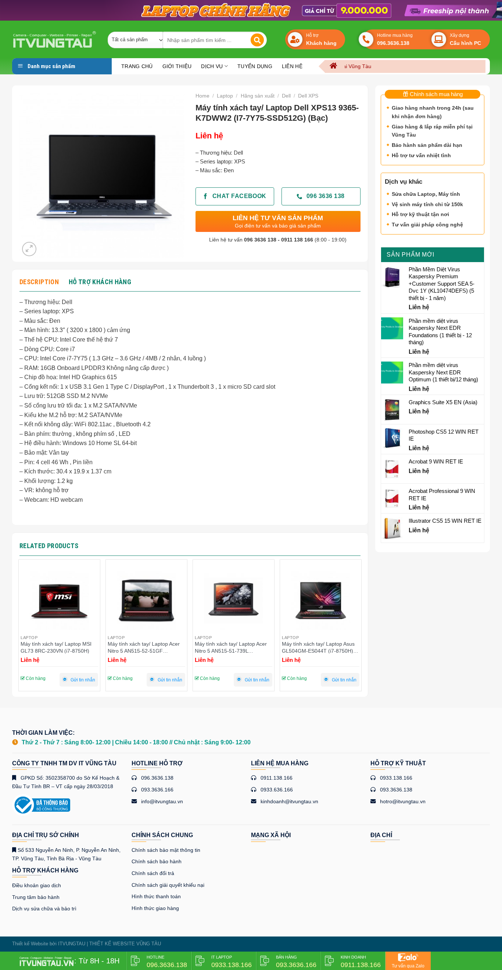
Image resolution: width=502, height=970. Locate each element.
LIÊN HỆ (292, 66)
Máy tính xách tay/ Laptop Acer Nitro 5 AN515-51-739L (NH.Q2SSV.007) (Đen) (144, 647)
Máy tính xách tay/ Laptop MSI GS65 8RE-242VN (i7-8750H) (317, 647)
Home (202, 96)
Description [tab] (39, 282)
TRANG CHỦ (137, 66)
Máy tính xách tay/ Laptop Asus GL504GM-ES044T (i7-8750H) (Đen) (231, 647)
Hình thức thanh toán (156, 896)
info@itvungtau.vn (162, 801)
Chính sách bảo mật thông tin (166, 850)
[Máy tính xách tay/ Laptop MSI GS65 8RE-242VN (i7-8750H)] (320, 600)
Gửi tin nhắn (83, 679)
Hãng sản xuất (258, 96)
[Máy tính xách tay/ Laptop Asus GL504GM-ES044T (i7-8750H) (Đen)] (233, 600)
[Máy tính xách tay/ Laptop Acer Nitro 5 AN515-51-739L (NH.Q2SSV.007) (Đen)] (146, 600)
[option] (251, 10)
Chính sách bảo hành (157, 861)
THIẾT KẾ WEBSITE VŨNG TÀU (125, 943)
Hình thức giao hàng (155, 908)
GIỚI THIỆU (177, 66)
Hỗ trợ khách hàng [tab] (100, 282)
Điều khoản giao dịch (36, 885)
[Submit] (257, 40)
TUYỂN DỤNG (254, 66)
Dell (286, 96)
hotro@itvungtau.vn (403, 801)
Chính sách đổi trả (153, 873)
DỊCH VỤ (212, 66)
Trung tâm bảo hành (36, 897)
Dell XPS (308, 96)
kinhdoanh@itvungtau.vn (289, 801)
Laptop (225, 96)
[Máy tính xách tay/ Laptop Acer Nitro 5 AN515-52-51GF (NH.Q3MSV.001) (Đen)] (59, 600)
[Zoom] (29, 249)
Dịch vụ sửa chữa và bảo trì (44, 908)
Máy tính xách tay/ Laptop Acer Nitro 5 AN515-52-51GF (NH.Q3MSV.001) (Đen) (57, 647)
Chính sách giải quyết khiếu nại (168, 885)
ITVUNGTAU (71, 943)
